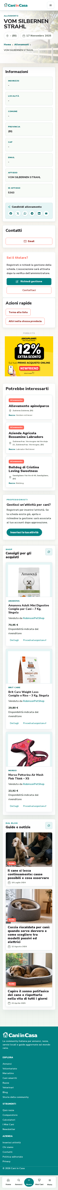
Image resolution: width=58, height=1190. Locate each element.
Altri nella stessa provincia (25, 321)
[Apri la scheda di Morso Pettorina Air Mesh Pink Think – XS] (29, 749)
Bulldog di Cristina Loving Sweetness (24, 469)
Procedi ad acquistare (34, 640)
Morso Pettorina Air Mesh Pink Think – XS (25, 776)
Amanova (13, 601)
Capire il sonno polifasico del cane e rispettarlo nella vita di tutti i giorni (28, 995)
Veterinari (8, 1087)
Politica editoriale (13, 1156)
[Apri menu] (50, 5)
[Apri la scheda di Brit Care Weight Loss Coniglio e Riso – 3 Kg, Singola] (29, 666)
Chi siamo (8, 1147)
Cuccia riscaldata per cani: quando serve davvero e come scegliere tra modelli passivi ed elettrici (29, 934)
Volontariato (10, 1068)
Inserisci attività (12, 1142)
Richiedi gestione (31, 281)
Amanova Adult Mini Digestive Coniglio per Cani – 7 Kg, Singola (28, 609)
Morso (12, 770)
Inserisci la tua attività (24, 532)
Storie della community (16, 1097)
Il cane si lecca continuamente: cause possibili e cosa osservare (28, 874)
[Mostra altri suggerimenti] (48, 551)
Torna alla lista (18, 312)
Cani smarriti (10, 1078)
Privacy (6, 1161)
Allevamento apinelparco (29, 406)
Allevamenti (21, 44)
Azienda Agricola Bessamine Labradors (26, 435)
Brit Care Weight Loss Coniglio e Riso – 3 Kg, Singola (28, 693)
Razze (6, 1082)
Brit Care (14, 687)
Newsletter (9, 1129)
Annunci (7, 1063)
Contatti (7, 1152)
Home (7, 44)
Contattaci (29, 290)
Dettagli (14, 640)
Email (31, 241)
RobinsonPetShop (33, 618)
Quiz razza (8, 1110)
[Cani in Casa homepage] (25, 5)
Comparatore (10, 1115)
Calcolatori (9, 1119)
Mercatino (8, 1073)
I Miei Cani (8, 1124)
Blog (5, 1092)
